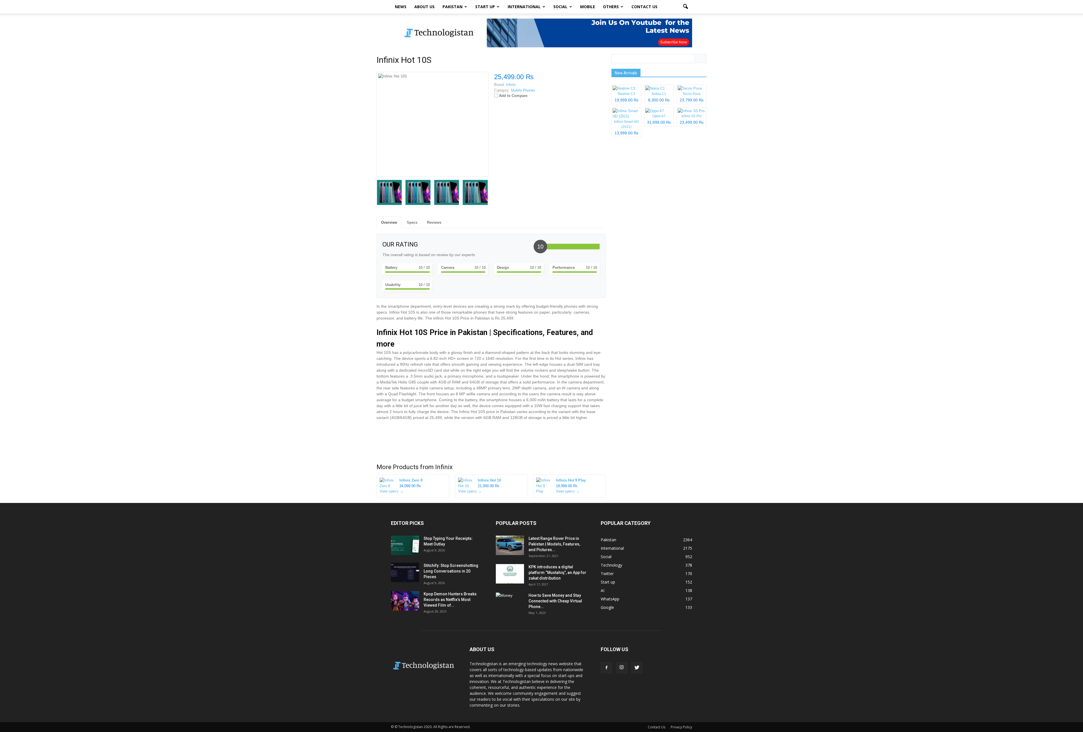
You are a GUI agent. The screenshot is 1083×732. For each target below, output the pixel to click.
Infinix (444, 467)
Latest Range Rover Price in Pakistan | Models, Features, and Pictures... (554, 544)
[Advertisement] (491, 443)
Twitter (607, 573)
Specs (412, 222)
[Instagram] (621, 667)
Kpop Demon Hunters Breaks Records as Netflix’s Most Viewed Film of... (450, 599)
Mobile (587, 6)
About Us (424, 6)
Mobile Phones (523, 90)
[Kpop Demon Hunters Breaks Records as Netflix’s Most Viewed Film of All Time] (405, 601)
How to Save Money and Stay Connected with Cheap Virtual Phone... (555, 601)
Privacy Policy (681, 727)
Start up (485, 6)
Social (560, 6)
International (524, 6)
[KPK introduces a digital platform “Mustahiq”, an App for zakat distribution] (510, 574)
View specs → (391, 491)
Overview (389, 222)
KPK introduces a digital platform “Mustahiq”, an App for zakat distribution (557, 572)
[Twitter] (636, 667)
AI (602, 590)
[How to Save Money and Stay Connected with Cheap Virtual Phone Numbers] (510, 602)
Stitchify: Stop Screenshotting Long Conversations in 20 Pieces (451, 571)
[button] (685, 7)
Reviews (434, 222)
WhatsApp (610, 599)
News (400, 6)
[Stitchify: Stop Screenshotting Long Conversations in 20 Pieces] (405, 572)
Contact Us (644, 6)
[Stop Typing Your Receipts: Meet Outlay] (405, 545)
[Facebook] (606, 667)
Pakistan (453, 6)
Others (611, 6)
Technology (611, 565)
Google (607, 607)
